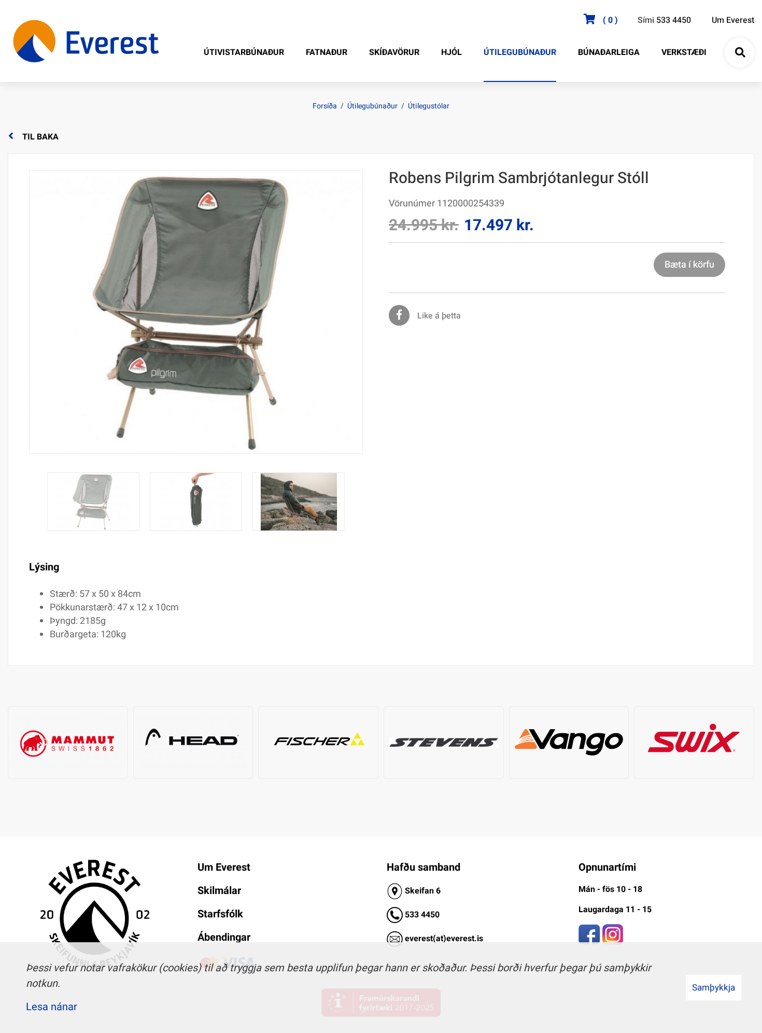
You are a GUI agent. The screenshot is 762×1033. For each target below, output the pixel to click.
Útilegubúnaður (372, 106)
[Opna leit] (739, 53)
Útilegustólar (428, 106)
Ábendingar (223, 937)
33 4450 (425, 915)
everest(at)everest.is (444, 938)
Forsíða (325, 106)
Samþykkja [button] (713, 987)
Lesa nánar (51, 1006)
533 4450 (673, 20)
